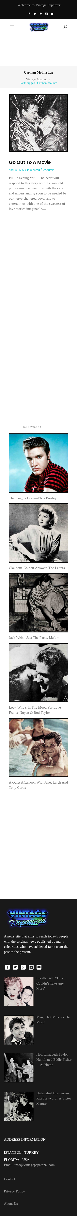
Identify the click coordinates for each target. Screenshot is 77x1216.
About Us (11, 1204)
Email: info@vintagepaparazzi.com (29, 1165)
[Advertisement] (38, 50)
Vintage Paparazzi (37, 79)
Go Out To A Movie (30, 162)
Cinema (35, 170)
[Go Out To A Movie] (38, 123)
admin (50, 170)
